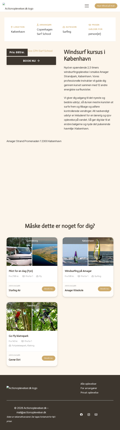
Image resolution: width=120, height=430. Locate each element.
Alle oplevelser (88, 383)
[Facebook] (81, 414)
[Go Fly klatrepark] (32, 316)
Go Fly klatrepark (18, 336)
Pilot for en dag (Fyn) (21, 271)
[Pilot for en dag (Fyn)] (32, 251)
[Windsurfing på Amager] (88, 251)
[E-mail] (96, 414)
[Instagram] (89, 414)
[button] (87, 6)
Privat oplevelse (89, 392)
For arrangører (88, 388)
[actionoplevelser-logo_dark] (18, 6)
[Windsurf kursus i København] (29, 50)
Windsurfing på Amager (78, 271)
